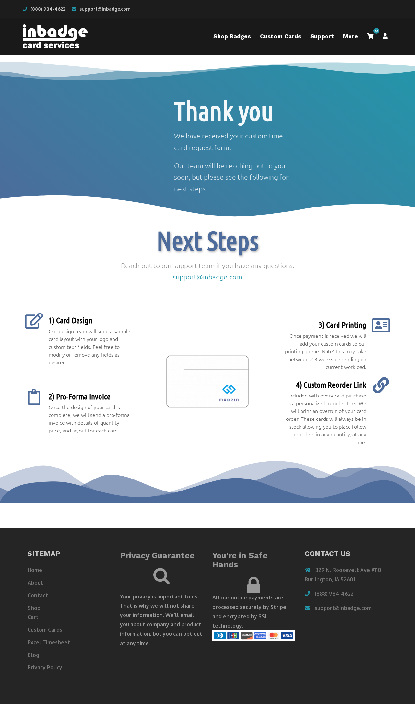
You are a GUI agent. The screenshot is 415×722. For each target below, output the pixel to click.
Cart (33, 617)
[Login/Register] (385, 36)
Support (322, 36)
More (350, 36)
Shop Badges (232, 36)
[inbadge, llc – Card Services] (55, 36)
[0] (370, 36)
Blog (33, 655)
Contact (38, 595)
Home (35, 570)
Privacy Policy (45, 667)
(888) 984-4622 (47, 9)
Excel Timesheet (49, 642)
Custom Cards (280, 36)
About (35, 582)
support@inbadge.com (105, 9)
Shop (34, 608)
